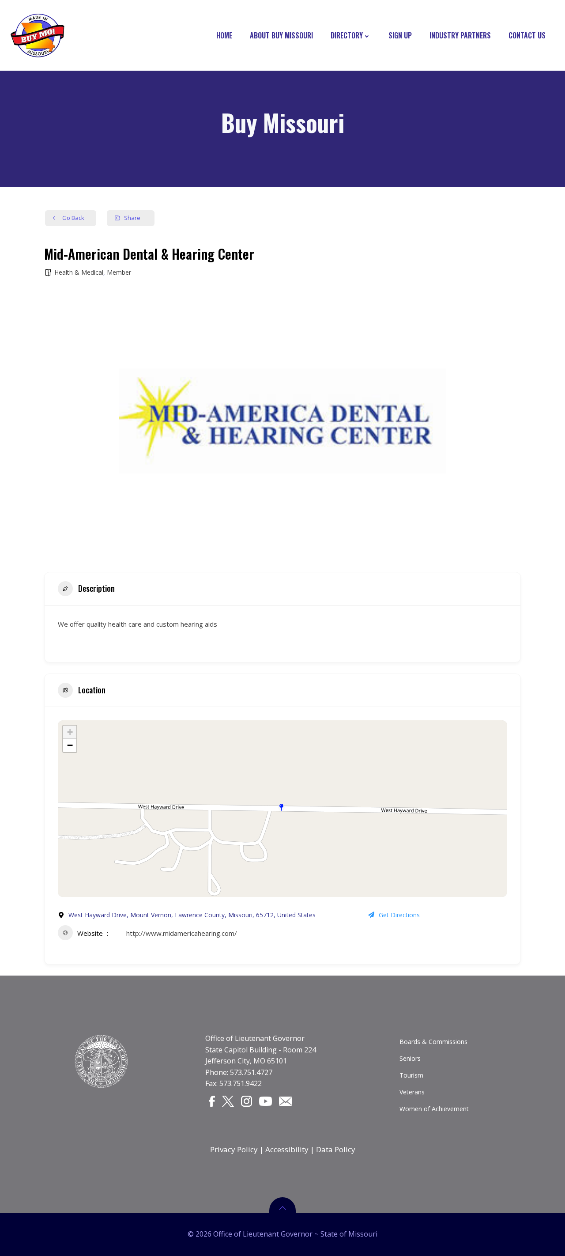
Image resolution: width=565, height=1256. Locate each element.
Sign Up (400, 35)
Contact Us (527, 35)
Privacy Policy (234, 1149)
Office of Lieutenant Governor (255, 1038)
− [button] (70, 745)
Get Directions (399, 915)
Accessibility (287, 1149)
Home (224, 35)
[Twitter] (228, 1101)
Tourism (411, 1075)
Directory (347, 35)
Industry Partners (460, 35)
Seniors (410, 1058)
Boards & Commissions (433, 1041)
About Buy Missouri (281, 35)
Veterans (412, 1092)
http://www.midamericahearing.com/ (181, 933)
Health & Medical (78, 272)
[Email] (285, 1100)
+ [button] (70, 732)
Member (119, 272)
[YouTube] (265, 1100)
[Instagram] (246, 1101)
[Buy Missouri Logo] (37, 35)
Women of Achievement (434, 1109)
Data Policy (335, 1149)
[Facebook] (212, 1101)
